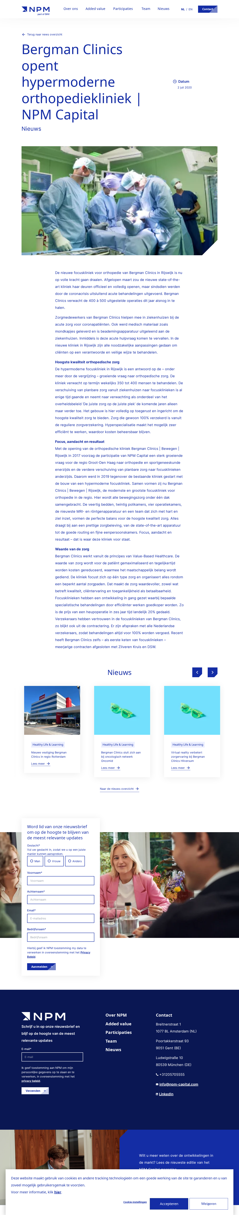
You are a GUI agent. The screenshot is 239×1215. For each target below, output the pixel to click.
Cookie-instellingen (135, 1202)
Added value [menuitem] (118, 1024)
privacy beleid (31, 1081)
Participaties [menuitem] (119, 1032)
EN (190, 9)
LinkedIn (166, 1094)
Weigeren (208, 1204)
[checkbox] (60, 861)
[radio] (35, 861)
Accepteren (169, 1203)
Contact (207, 9)
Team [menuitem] (111, 1041)
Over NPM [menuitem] (116, 1015)
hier (57, 1192)
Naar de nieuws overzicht (117, 788)
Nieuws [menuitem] (113, 1049)
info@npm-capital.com (178, 1084)
